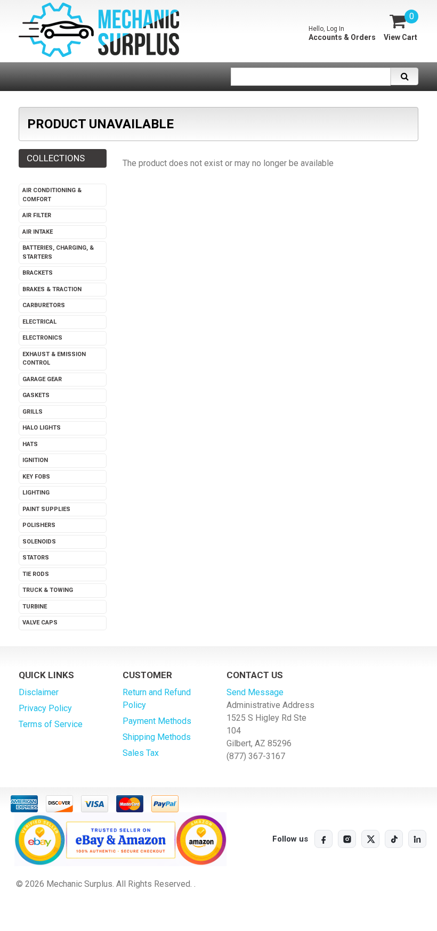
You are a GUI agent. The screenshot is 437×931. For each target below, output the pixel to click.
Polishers (38, 525)
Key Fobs (36, 476)
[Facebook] (323, 839)
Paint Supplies (46, 509)
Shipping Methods (157, 737)
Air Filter (36, 215)
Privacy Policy (45, 708)
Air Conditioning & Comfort (52, 195)
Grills (32, 411)
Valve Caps (40, 622)
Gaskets (36, 395)
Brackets (37, 272)
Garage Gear (42, 379)
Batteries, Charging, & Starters (58, 252)
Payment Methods (157, 721)
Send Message (255, 692)
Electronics (42, 337)
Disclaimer (39, 692)
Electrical (39, 321)
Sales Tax (141, 753)
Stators (35, 557)
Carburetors (43, 305)
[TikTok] (394, 839)
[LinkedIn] (417, 839)
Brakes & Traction (52, 289)
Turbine (34, 606)
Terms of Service (51, 724)
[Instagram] (347, 839)
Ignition (35, 460)
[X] (370, 839)
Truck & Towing (47, 590)
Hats (30, 444)
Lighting (36, 492)
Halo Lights (41, 427)
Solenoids (39, 541)
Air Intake (37, 231)
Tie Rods (35, 574)
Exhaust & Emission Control (54, 359)
